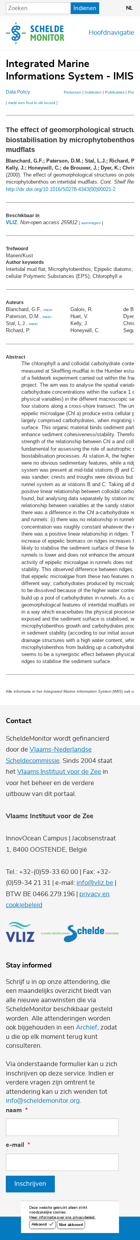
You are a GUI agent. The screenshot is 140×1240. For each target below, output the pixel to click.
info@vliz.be (95, 883)
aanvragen (91, 223)
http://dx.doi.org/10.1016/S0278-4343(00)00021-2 (61, 189)
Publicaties (114, 92)
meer (48, 310)
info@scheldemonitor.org (43, 1101)
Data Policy (18, 92)
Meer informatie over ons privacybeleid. (62, 1218)
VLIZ (11, 222)
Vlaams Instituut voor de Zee (59, 772)
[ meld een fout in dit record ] (32, 103)
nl (129, 8)
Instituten (93, 92)
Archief (86, 1027)
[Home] (35, 33)
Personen (72, 92)
